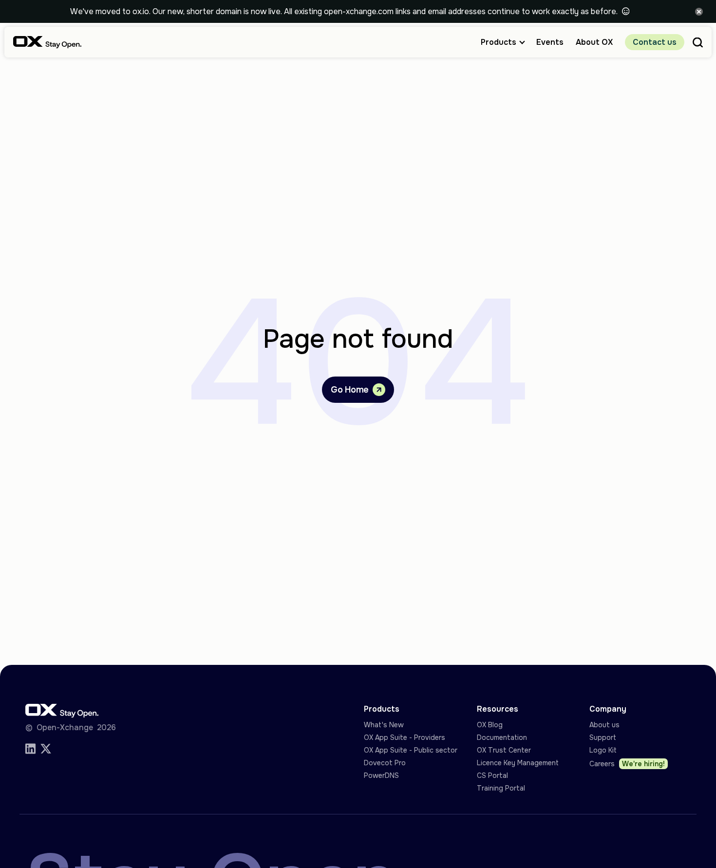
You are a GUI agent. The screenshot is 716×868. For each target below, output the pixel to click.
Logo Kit (603, 750)
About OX (594, 42)
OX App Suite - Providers (404, 737)
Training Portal (501, 788)
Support (602, 737)
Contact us (655, 42)
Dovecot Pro (385, 762)
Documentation (502, 737)
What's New (384, 724)
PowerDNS (381, 775)
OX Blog (490, 724)
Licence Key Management (518, 762)
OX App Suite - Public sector (410, 750)
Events (550, 42)
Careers (627, 763)
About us (604, 724)
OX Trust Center (504, 750)
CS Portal (492, 775)
